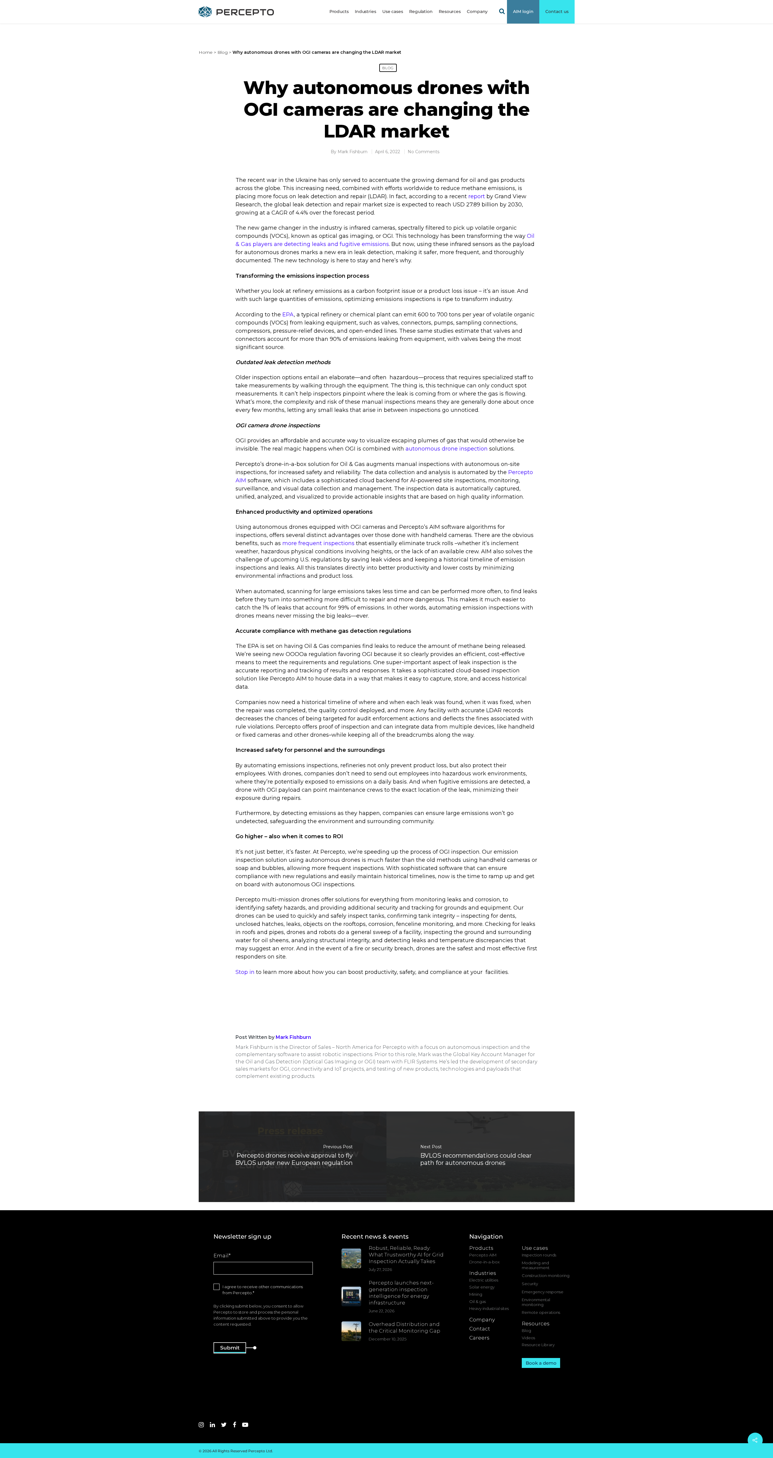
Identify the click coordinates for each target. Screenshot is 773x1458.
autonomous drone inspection (447, 448)
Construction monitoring (545, 1275)
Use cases (392, 11)
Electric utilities (483, 1280)
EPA (287, 314)
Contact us (556, 11)
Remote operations (541, 1312)
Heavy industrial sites (489, 1308)
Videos (528, 1338)
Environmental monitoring (536, 1302)
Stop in (245, 972)
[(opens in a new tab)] (480, 1156)
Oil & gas (477, 1301)
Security (530, 1284)
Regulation (421, 11)
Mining (475, 1294)
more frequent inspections (318, 543)
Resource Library (538, 1345)
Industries (365, 11)
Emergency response (542, 1292)
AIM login (523, 11)
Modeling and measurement (536, 1265)
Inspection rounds (539, 1255)
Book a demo (541, 1363)
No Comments (423, 151)
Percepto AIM (482, 1255)
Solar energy (482, 1287)
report (476, 196)
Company (482, 1320)
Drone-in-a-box (484, 1262)
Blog (222, 52)
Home (206, 52)
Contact (479, 1329)
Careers (479, 1338)
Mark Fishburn (352, 151)
